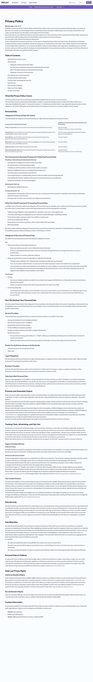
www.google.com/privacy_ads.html (15, 473)
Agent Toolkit (33, 2)
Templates (15, 2)
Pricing (23, 2)
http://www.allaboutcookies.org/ (30, 497)
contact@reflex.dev (10, 414)
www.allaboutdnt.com (66, 587)
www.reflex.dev (17, 612)
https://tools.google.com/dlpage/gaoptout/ (68, 473)
